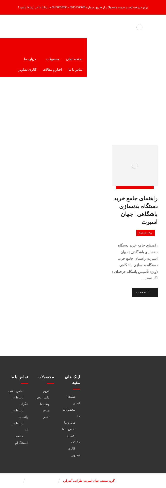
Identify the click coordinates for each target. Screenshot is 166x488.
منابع (46, 410)
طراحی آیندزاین (72, 480)
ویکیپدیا (44, 404)
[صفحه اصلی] (103, 107)
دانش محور (42, 397)
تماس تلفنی (15, 391)
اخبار (46, 417)
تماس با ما (68, 429)
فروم (46, 391)
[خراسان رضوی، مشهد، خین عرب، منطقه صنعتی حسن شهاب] (122, 418)
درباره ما (69, 422)
